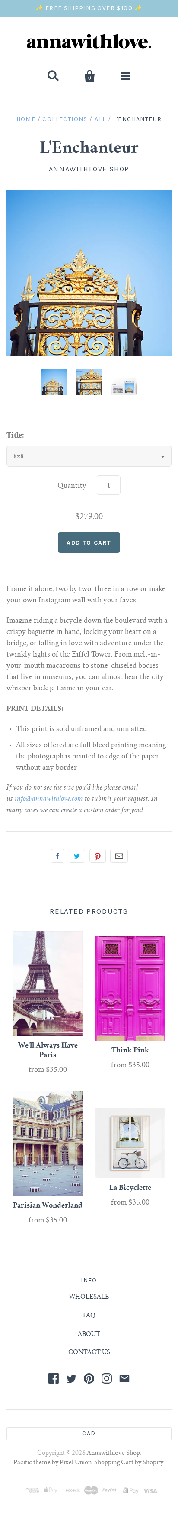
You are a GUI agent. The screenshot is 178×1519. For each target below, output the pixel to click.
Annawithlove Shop (89, 169)
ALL (100, 119)
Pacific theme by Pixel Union (52, 1463)
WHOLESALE (89, 1297)
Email (119, 856)
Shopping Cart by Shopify (128, 1463)
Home (26, 119)
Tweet (77, 856)
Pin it (97, 856)
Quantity (71, 486)
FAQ (89, 1316)
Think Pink (130, 1050)
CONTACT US (89, 1353)
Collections (64, 119)
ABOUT (89, 1335)
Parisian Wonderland (48, 1205)
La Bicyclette (130, 1188)
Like (57, 856)
